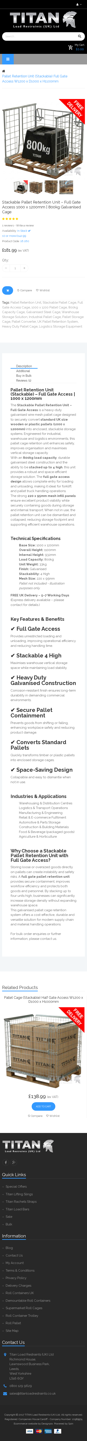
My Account (15, 1263)
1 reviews (8, 225)
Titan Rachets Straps (21, 1202)
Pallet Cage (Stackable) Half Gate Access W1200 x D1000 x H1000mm (43, 1000)
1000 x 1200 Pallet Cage (49, 307)
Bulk (9, 1224)
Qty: (5, 260)
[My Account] (78, 4)
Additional (23, 371)
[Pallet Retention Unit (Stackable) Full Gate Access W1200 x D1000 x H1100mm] (43, 140)
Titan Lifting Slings (19, 1194)
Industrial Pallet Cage (45, 317)
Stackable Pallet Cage (59, 302)
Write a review (25, 225)
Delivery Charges (18, 1286)
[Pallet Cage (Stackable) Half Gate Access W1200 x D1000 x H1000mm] (43, 1047)
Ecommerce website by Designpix (33, 1423)
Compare (26, 290)
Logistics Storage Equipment (60, 326)
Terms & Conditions (20, 1270)
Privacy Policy (16, 1278)
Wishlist (44, 290)
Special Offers (16, 1187)
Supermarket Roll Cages (24, 1308)
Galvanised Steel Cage (43, 312)
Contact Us (14, 1255)
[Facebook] (5, 1162)
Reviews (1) (23, 380)
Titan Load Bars (17, 1209)
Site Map (12, 1331)
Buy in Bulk (23, 375)
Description (24, 366)
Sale (9, 1217)
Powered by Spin (63, 1423)
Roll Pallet (13, 1323)
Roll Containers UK (20, 1293)
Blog (9, 1248)
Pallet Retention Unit (26, 302)
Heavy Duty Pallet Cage (20, 326)
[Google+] (13, 1162)
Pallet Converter (24, 322)
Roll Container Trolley (22, 1316)
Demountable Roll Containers (28, 1301)
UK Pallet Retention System (57, 322)
